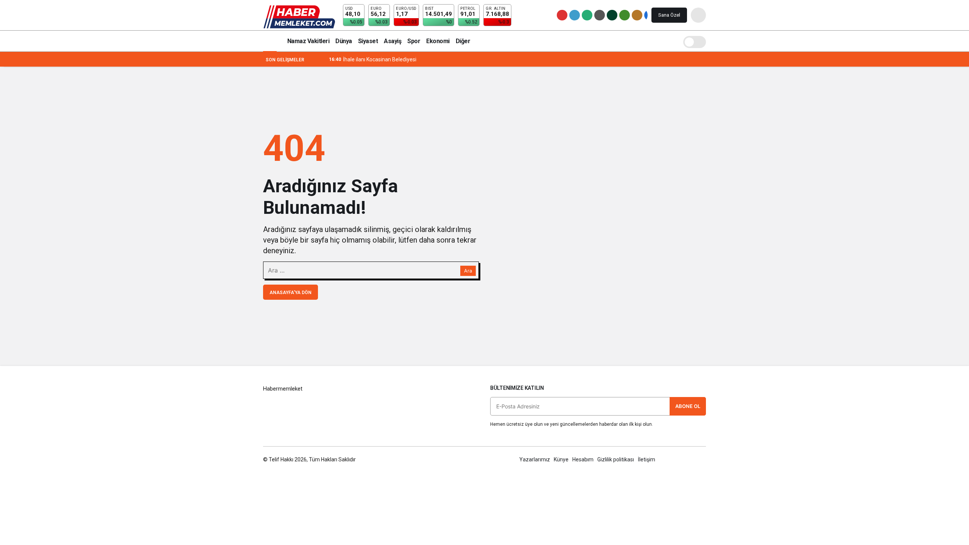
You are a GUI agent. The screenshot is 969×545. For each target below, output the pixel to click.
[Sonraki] (322, 59)
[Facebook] (669, 459)
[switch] (694, 41)
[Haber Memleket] (299, 16)
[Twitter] (686, 459)
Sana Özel (669, 15)
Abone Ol (687, 406)
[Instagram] (702, 459)
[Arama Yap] (698, 15)
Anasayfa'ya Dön (291, 292)
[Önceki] (313, 59)
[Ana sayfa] (270, 41)
